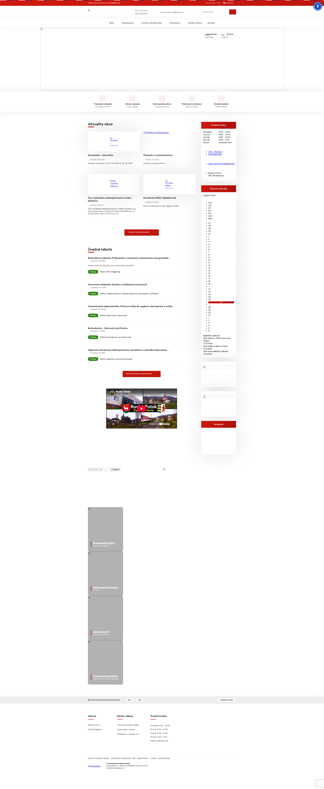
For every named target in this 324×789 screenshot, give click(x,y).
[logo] (103, 12)
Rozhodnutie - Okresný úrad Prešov (108, 328)
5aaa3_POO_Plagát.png (110, 272)
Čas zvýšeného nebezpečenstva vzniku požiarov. (109, 199)
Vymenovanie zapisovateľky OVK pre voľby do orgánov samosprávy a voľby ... (131, 306)
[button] (317, 6)
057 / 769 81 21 (141, 10)
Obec (111, 23)
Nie (139, 700)
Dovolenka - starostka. (100, 155)
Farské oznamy (195, 23)
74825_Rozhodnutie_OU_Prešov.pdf (115, 337)
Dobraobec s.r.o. (119, 768)
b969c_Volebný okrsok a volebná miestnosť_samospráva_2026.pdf (129, 293)
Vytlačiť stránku (164, 758)
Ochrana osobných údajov (128, 725)
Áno (129, 700)
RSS (219, 3)
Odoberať (115, 469)
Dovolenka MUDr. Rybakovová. (159, 197)
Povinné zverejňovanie (151, 23)
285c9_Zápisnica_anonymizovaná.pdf (116, 359)
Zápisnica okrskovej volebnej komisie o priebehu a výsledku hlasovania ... (128, 349)
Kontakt (211, 23)
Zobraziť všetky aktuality (139, 232)
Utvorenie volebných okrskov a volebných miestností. (117, 284)
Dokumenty (175, 23)
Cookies (153, 758)
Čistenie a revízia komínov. (158, 155)
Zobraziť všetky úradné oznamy (139, 374)
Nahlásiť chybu (227, 700)
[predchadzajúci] (204, 198)
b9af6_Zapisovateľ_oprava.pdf (113, 315)
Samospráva (128, 23)
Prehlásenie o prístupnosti (128, 734)
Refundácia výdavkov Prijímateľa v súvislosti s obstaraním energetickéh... (129, 258)
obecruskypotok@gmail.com (172, 12)
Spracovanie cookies (126, 729)
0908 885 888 (141, 14)
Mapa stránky (211, 3)
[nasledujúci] (206, 198)
